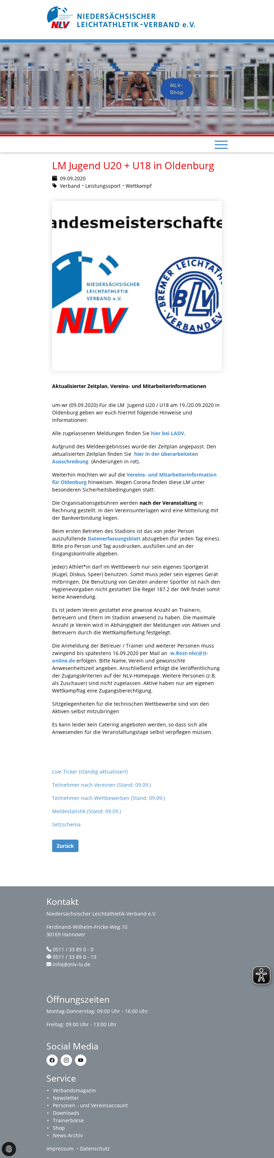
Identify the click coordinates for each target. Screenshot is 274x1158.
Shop (59, 1127)
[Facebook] (52, 1060)
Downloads (66, 1112)
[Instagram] (66, 1060)
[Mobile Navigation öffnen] (221, 144)
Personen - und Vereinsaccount (90, 1105)
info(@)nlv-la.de (71, 964)
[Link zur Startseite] (122, 16)
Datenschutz (95, 1148)
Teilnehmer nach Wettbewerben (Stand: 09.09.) (108, 798)
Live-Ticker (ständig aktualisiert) (90, 771)
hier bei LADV (167, 433)
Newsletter (66, 1097)
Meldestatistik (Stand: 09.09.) (86, 811)
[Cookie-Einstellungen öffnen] (9, 1149)
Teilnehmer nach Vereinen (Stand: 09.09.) (101, 784)
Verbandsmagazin (74, 1090)
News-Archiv (68, 1135)
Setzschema (66, 824)
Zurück (65, 845)
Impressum (59, 1148)
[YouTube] (80, 1060)
